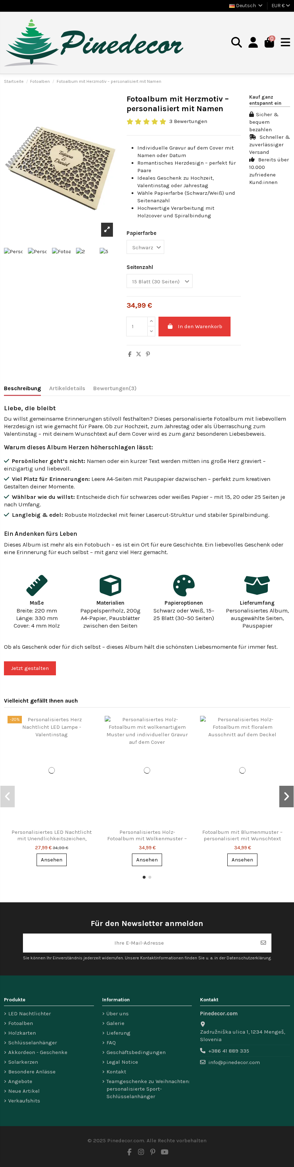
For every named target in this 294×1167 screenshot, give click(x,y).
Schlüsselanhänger (32, 1042)
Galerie (115, 1023)
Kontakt (116, 1071)
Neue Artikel (24, 1091)
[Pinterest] (148, 354)
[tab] (115, 389)
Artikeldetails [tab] (67, 388)
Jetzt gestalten (30, 668)
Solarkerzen (23, 1062)
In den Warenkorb (200, 326)
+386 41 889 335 (228, 1051)
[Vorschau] (90, 726)
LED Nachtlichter (29, 1013)
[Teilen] (129, 354)
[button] (144, 877)
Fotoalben (20, 1023)
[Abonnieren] (263, 943)
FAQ (111, 1042)
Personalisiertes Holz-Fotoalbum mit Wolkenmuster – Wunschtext (147, 838)
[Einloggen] (253, 43)
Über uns (117, 1013)
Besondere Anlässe (32, 1071)
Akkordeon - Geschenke (37, 1052)
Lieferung (118, 1033)
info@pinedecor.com (234, 1062)
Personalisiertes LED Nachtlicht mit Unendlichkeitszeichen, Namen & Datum (51, 838)
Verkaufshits (24, 1100)
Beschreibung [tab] (22, 388)
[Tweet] (138, 354)
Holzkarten (22, 1033)
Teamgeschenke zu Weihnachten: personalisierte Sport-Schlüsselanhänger (148, 1089)
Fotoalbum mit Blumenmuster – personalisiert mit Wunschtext (242, 835)
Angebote (20, 1081)
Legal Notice (122, 1062)
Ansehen (51, 859)
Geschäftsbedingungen (136, 1052)
